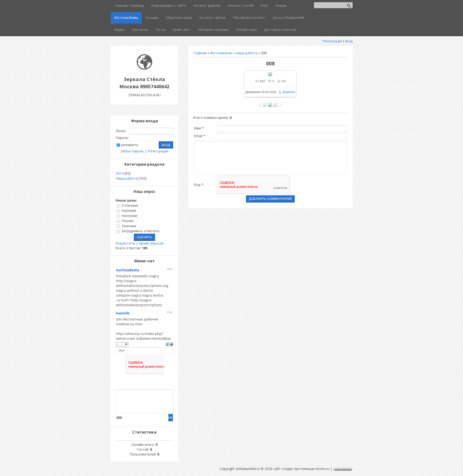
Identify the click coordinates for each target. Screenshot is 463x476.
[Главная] (144, 68)
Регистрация (332, 41)
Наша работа (246, 53)
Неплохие (129, 215)
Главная (200, 53)
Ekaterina (289, 92)
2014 (119, 173)
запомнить (129, 145)
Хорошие (129, 210)
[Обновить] (167, 343)
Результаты (125, 243)
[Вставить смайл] (171, 343)
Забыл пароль (132, 151)
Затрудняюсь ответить (141, 231)
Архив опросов (151, 243)
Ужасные (129, 226)
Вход (349, 41)
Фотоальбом (221, 53)
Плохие (128, 220)
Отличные (130, 205)
